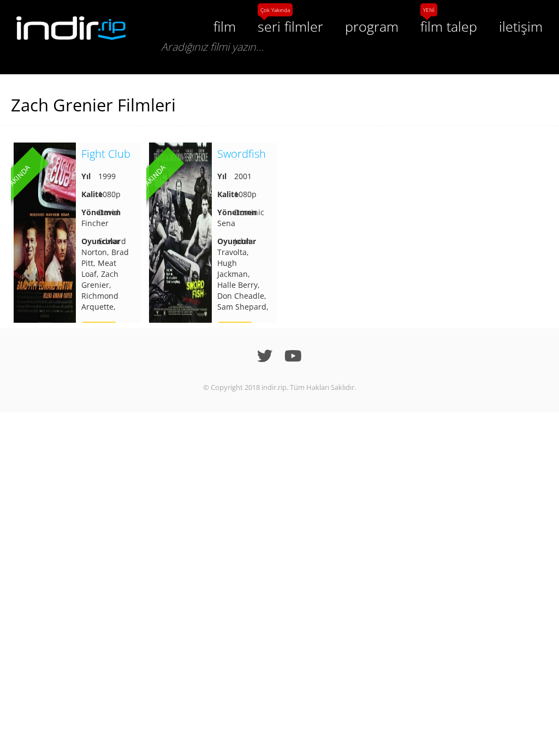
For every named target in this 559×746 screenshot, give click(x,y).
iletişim (521, 26)
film (224, 26)
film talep (448, 26)
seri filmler (290, 26)
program (372, 26)
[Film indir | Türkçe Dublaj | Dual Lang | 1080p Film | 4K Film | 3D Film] (71, 28)
